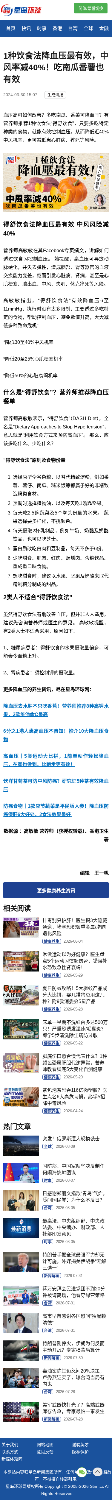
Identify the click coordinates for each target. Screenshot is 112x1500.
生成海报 (55, 95)
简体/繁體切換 (91, 8)
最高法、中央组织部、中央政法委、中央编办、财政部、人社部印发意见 (73, 1227)
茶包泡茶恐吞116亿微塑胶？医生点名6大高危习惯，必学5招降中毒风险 (74, 1097)
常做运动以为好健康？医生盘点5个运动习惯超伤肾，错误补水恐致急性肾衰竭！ (74, 961)
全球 (88, 28)
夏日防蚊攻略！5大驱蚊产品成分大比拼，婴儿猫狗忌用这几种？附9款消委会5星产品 (74, 995)
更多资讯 (56, 890)
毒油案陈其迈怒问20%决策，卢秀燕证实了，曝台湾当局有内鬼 (73, 1377)
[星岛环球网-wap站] (25, 10)
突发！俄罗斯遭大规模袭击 (71, 1138)
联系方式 (9, 1451)
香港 (57, 28)
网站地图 (45, 1444)
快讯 (26, 28)
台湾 (73, 28)
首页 (11, 28)
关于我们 (9, 1444)
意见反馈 (45, 1451)
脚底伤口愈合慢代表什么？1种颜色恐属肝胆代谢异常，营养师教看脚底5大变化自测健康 (74, 1063)
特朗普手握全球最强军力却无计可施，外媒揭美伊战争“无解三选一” (74, 1261)
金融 (104, 28)
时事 (42, 28)
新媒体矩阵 (11, 1459)
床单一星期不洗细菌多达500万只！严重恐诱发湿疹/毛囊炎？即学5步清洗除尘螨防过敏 (75, 1029)
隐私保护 (80, 1451)
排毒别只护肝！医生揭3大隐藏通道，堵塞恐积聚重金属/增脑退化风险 (74, 927)
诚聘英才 (80, 1444)
